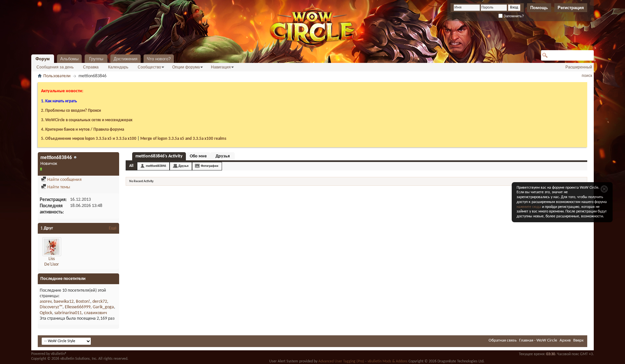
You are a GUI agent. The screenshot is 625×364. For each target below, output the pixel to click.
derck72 (99, 301)
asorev (45, 301)
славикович (95, 313)
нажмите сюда (529, 207)
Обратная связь (503, 340)
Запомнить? (513, 16)
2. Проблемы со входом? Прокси (71, 111)
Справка (91, 67)
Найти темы (58, 187)
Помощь (539, 7)
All (131, 166)
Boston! (83, 301)
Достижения (125, 58)
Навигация (221, 67)
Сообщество (149, 67)
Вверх (578, 340)
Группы (96, 58)
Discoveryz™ (51, 307)
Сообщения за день (55, 67)
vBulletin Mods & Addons (388, 361)
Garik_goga (103, 307)
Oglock (46, 313)
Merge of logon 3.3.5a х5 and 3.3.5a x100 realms (183, 139)
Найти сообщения (64, 179)
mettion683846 (156, 166)
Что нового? (159, 58)
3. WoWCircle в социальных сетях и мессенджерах (86, 120)
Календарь (118, 67)
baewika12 (64, 301)
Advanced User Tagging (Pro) (341, 361)
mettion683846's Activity (159, 156)
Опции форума (186, 67)
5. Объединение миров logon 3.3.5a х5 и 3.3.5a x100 (88, 139)
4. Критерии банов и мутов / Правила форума (82, 129)
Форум (42, 58)
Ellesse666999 (77, 307)
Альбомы (69, 58)
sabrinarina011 (68, 313)
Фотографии (209, 166)
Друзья (222, 156)
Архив (565, 340)
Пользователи (57, 76)
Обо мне (198, 156)
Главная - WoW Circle (538, 340)
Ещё (113, 228)
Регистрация (571, 7)
